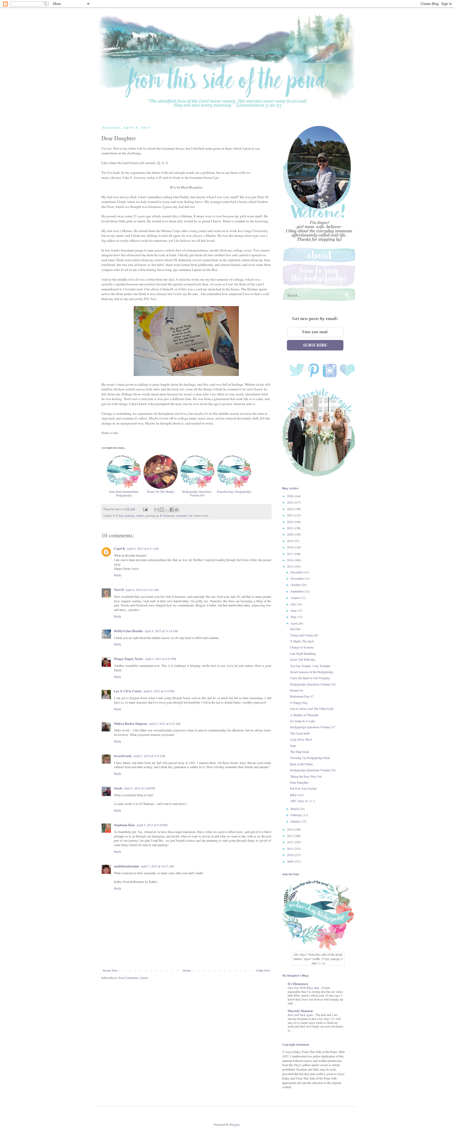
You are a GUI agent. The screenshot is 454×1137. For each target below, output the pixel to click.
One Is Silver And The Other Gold (311, 708)
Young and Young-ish (304, 635)
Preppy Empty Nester (128, 659)
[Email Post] (145, 509)
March (295, 808)
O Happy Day (299, 702)
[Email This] (156, 509)
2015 (290, 566)
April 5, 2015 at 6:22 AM (164, 723)
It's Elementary (298, 984)
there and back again (301, 1015)
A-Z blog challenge (124, 515)
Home (187, 970)
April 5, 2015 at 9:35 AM (149, 756)
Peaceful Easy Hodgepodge (234, 491)
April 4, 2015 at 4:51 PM (160, 659)
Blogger (234, 1124)
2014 (290, 829)
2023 (290, 515)
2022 (290, 522)
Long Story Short (301, 739)
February (297, 815)
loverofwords (123, 756)
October (296, 585)
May (294, 617)
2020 (290, 534)
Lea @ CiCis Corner (128, 691)
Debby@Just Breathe (128, 631)
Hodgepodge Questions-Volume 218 (313, 684)
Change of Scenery (302, 647)
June (294, 610)
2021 (290, 528)
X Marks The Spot (301, 641)
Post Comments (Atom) (133, 978)
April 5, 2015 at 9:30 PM (152, 825)
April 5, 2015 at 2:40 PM (139, 788)
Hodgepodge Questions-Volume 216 (313, 770)
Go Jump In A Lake (302, 721)
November (298, 578)
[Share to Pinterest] (176, 509)
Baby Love (297, 795)
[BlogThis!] (161, 509)
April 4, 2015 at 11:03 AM (142, 590)
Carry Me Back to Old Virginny (310, 678)
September (298, 591)
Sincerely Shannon (300, 1011)
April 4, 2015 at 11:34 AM (161, 631)
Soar (293, 745)
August (296, 597)
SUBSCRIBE (315, 345)
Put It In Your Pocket (303, 788)
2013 (290, 836)
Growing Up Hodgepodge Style (310, 758)
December (297, 572)
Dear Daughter (299, 782)
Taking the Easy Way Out (306, 776)
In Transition (167, 515)
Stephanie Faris (124, 825)
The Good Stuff (299, 733)
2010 (290, 855)
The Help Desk (299, 752)
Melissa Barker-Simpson (130, 723)
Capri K (119, 548)
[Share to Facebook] (171, 509)
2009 (290, 861)
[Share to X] (166, 509)
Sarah (118, 788)
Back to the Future (301, 764)
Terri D (119, 590)
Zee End (295, 629)
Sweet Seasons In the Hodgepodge (311, 672)
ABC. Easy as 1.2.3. (303, 801)
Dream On (296, 690)
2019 (290, 541)
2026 (290, 496)
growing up (152, 515)
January (296, 821)
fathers (140, 515)
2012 (290, 842)
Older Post (263, 970)
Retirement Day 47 (301, 696)
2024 (290, 509)
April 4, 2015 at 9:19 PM (158, 691)
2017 (290, 554)
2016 (290, 560)
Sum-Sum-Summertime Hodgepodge (123, 493)
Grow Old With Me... (303, 659)
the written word (198, 515)
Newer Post (110, 970)
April (294, 623)
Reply (117, 575)
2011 (290, 848)
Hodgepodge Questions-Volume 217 (313, 727)
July (294, 604)
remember (182, 515)
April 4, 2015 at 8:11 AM (142, 548)
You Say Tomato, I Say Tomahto (310, 666)
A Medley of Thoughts (304, 715)
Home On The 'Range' (160, 491)
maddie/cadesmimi (126, 866)
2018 (290, 547)
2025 (290, 502)
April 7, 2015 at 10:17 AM (157, 866)
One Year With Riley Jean (304, 988)
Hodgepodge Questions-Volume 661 (197, 493)
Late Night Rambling (303, 653)
